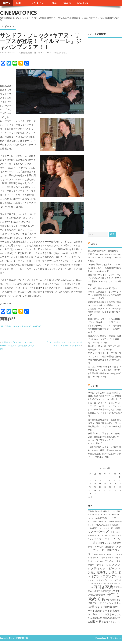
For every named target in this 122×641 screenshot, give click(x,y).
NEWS (6, 3)
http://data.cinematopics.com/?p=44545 (20, 326)
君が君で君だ (98, 595)
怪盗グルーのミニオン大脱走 (103, 603)
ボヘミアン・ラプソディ (104, 574)
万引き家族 (103, 586)
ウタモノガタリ (115, 532)
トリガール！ (98, 561)
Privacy (66, 3)
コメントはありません (58, 52)
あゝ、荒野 (92, 521)
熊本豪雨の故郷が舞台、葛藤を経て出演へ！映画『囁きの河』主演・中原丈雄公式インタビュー (104, 423)
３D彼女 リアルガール (111, 622)
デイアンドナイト (100, 557)
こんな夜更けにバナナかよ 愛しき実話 (104, 528)
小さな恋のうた (113, 599)
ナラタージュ (104, 564)
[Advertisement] (105, 132)
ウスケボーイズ (98, 531)
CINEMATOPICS (18, 12)
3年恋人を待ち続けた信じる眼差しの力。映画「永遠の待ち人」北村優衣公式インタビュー (104, 396)
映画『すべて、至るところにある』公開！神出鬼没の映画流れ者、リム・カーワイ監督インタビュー (104, 436)
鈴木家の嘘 (106, 618)
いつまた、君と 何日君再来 (107, 521)
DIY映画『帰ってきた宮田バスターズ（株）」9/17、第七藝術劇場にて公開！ (104, 268)
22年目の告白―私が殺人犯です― (101, 511)
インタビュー (38, 3)
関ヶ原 (96, 621)
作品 (54, 3)
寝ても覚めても (104, 596)
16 (90, 487)
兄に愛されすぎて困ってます (105, 590)
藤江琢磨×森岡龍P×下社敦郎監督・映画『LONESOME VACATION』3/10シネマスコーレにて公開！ (104, 254)
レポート (20, 3)
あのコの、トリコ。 (108, 518)
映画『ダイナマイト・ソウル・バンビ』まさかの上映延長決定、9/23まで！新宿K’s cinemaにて (104, 278)
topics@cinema (8, 52)
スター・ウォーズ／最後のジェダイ (104, 550)
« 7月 (90, 497)
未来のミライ (102, 610)
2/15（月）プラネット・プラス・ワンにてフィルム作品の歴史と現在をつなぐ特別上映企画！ (104, 356)
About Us (82, 3)
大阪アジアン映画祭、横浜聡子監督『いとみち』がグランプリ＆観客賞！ (104, 339)
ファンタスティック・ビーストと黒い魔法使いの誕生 (104, 568)
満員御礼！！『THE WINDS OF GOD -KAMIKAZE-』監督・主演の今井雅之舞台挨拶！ (17, 345)
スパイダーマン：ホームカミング (106, 554)
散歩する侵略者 (102, 607)
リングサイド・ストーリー (98, 583)
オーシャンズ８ (93, 535)
